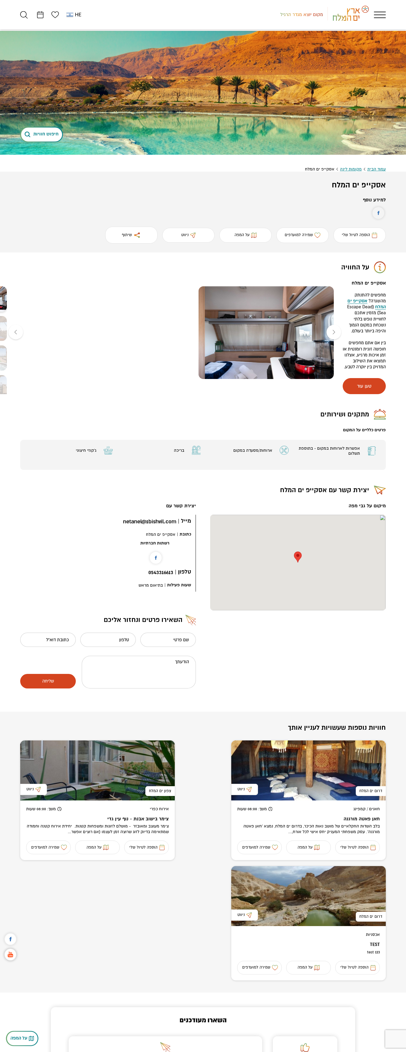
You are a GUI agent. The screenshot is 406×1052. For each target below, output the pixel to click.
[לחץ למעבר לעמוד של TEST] (308, 896)
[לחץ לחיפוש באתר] (24, 14)
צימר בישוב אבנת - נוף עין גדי (138, 819)
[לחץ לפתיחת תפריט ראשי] (380, 15)
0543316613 (160, 572)
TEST (375, 944)
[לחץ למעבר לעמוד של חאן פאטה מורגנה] (308, 770)
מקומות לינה (351, 169)
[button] (334, 333)
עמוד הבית (376, 169)
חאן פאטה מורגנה (362, 819)
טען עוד (364, 386)
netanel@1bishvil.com (149, 521)
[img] (266, 332)
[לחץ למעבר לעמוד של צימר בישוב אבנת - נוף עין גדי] (97, 770)
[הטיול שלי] (40, 14)
